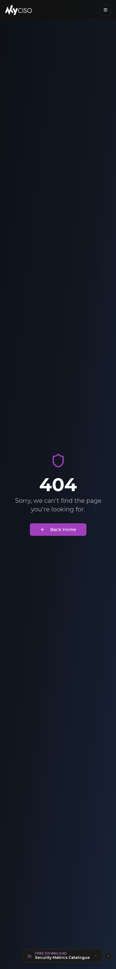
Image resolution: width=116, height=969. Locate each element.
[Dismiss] (108, 956)
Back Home (63, 529)
